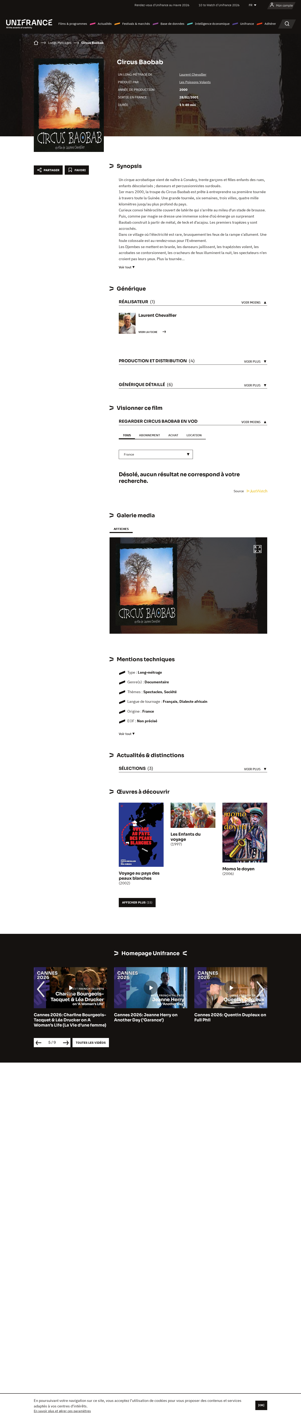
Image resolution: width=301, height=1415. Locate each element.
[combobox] (156, 454)
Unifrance (247, 24)
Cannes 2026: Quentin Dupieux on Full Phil (230, 1017)
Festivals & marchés (136, 24)
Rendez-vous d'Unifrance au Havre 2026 (162, 5)
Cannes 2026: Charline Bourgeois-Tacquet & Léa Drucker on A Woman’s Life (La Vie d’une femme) (70, 1020)
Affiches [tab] (121, 529)
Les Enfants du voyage (186, 837)
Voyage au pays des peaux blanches (139, 876)
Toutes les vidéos (91, 1043)
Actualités (105, 24)
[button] (257, 550)
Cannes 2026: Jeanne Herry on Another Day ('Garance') (146, 1017)
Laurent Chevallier (192, 74)
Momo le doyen (238, 869)
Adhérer (270, 24)
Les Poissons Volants (195, 82)
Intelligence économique (212, 24)
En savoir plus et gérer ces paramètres (62, 1411)
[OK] (261, 1405)
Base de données (172, 24)
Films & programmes (72, 24)
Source (239, 491)
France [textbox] (129, 454)
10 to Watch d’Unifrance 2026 (219, 5)
